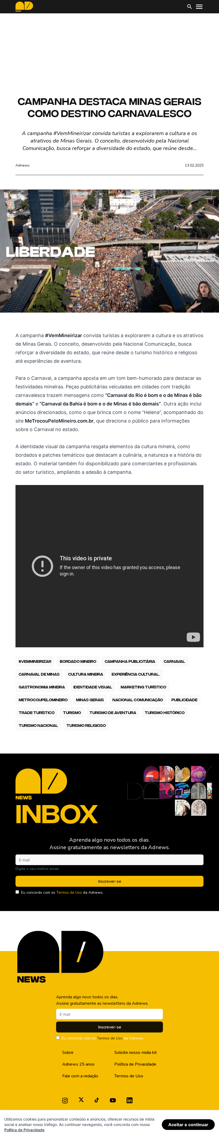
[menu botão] (199, 6)
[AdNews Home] (24, 7)
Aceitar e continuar (188, 1124)
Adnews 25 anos (78, 1064)
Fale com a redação (80, 1076)
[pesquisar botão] (189, 6)
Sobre (67, 1052)
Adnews (22, 165)
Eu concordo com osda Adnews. (62, 892)
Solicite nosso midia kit (135, 1052)
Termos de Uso (69, 892)
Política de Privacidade (135, 1064)
